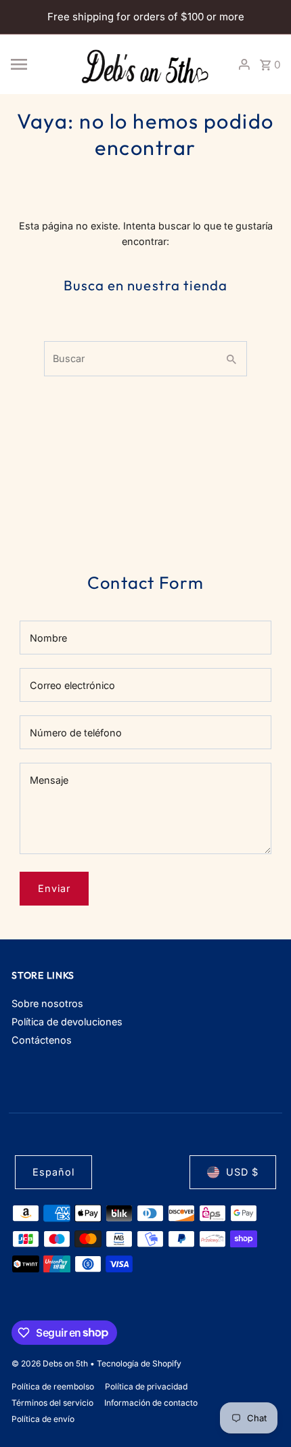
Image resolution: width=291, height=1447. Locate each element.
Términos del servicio (52, 1403)
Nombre (48, 638)
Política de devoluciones (67, 1021)
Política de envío (43, 1419)
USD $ (242, 1172)
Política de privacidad (146, 1386)
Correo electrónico (72, 685)
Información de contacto (151, 1403)
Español (53, 1172)
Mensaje (49, 780)
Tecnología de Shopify (139, 1363)
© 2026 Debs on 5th (51, 1363)
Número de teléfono (76, 732)
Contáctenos (42, 1040)
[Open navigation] (39, 64)
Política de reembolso (53, 1386)
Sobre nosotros (47, 1003)
